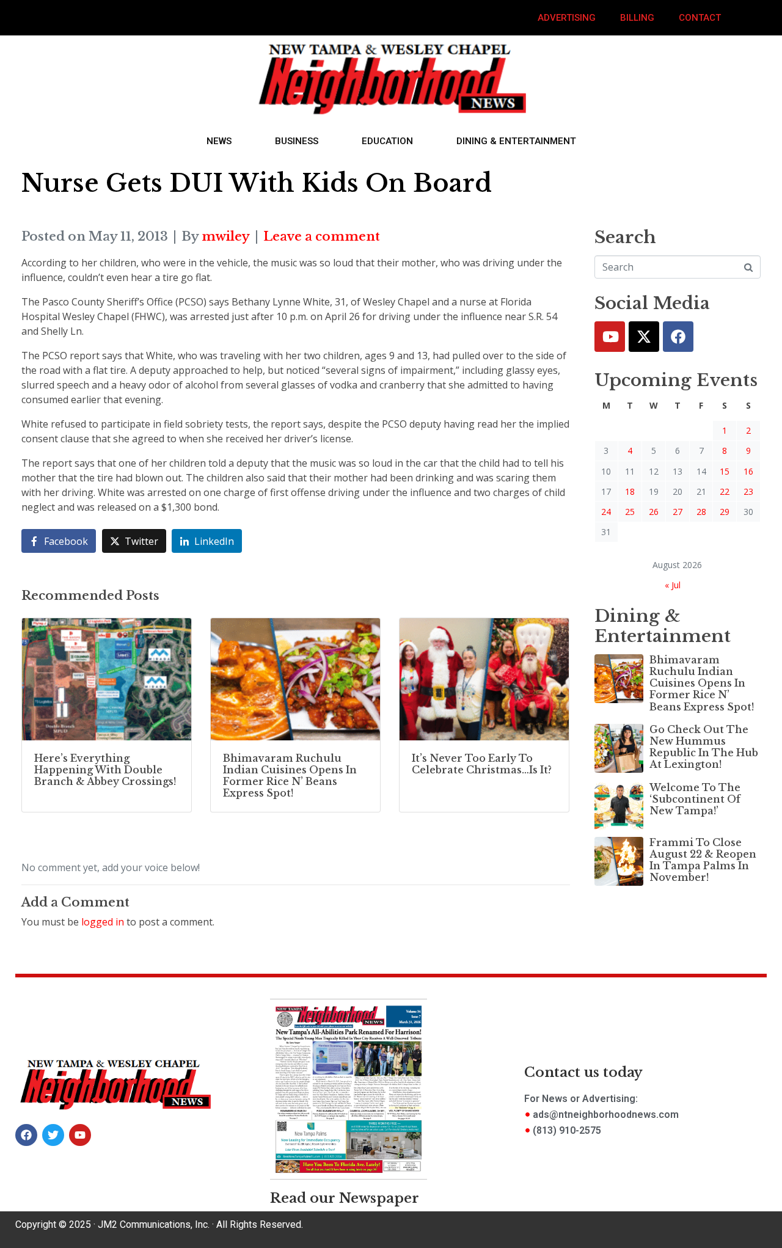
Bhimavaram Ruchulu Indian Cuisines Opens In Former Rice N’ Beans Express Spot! (701, 683)
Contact (700, 17)
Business (296, 141)
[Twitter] (644, 336)
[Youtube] (609, 336)
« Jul (673, 585)
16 (748, 471)
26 (654, 511)
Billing (637, 17)
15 (724, 471)
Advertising (567, 17)
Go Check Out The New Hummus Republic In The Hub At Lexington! (703, 747)
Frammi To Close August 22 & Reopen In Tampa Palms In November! (702, 860)
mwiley (226, 236)
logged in (102, 922)
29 (724, 511)
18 (630, 491)
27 (677, 511)
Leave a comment (321, 236)
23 (748, 491)
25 (630, 511)
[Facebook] (678, 336)
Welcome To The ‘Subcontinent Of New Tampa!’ (694, 799)
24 (606, 511)
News (219, 141)
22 (724, 491)
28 (701, 511)
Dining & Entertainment (516, 141)
